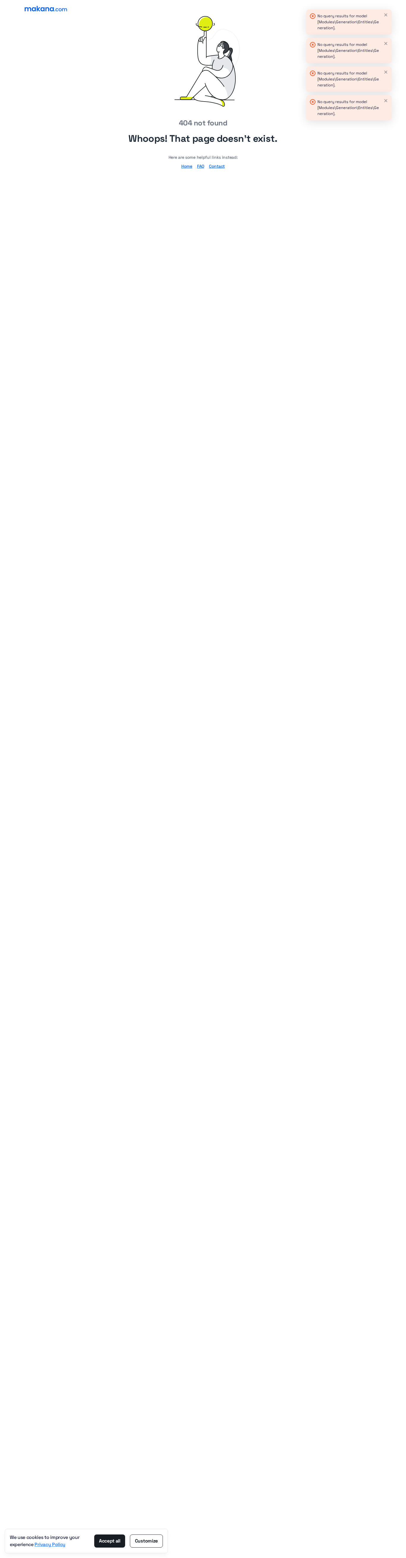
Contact (217, 166)
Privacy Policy (49, 1544)
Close (385, 14)
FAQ (200, 166)
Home (186, 166)
